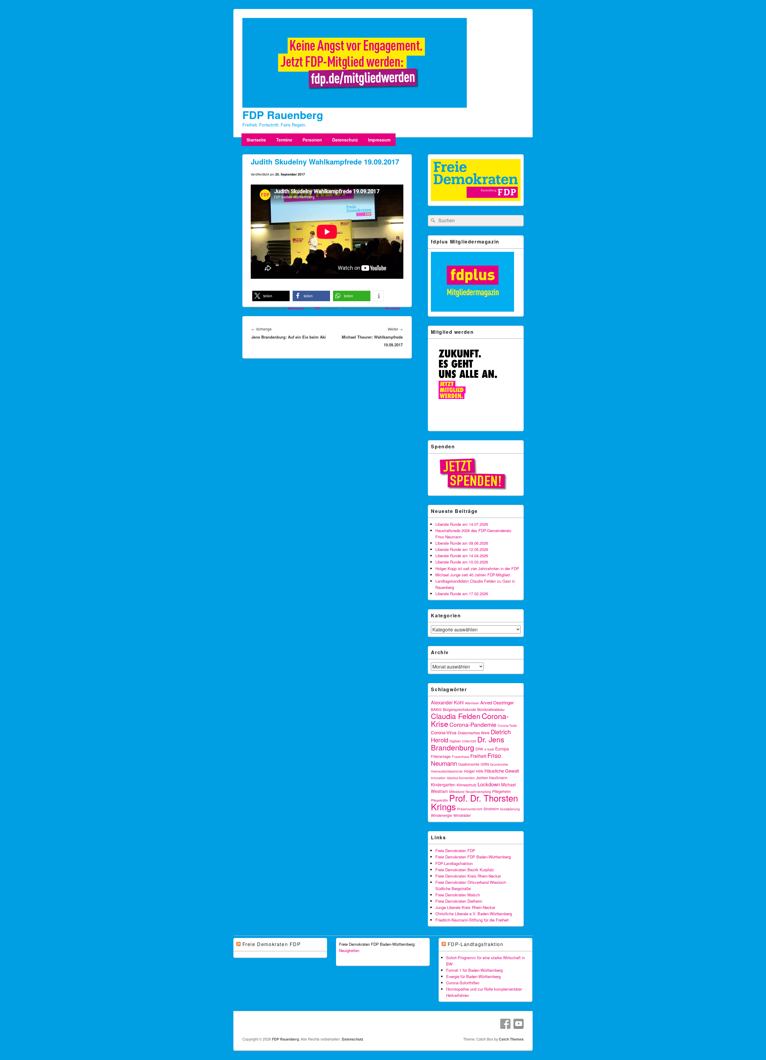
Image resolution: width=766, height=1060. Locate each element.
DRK (479, 749)
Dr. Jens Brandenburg (467, 743)
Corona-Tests (507, 725)
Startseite (256, 140)
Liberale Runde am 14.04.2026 (461, 555)
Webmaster (296, 308)
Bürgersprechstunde (459, 709)
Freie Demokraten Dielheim (458, 901)
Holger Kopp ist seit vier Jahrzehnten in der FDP (477, 568)
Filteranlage (441, 756)
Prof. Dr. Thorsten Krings (474, 802)
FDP (317, 308)
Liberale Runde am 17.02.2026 (461, 593)
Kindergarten (443, 785)
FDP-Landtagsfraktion (454, 863)
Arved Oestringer (497, 702)
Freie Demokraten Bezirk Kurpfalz (464, 869)
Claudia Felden (456, 716)
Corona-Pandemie (472, 724)
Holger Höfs (473, 771)
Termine (284, 140)
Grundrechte (499, 764)
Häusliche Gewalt (501, 770)
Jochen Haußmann (491, 777)
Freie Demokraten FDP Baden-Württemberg (473, 857)
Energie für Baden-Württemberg (473, 976)
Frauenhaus (460, 756)
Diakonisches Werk (474, 732)
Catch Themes (511, 1039)
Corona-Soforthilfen (462, 983)
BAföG (436, 709)
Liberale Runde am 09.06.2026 (461, 543)
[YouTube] (518, 1024)
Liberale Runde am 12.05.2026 (461, 549)
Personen (312, 140)
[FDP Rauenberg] (354, 106)
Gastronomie (468, 764)
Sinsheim (491, 808)
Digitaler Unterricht (462, 741)
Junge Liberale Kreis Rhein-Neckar (465, 907)
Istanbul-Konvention (461, 778)
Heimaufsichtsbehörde (447, 771)
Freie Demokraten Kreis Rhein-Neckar (468, 876)
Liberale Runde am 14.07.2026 (461, 524)
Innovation (438, 778)
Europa (502, 749)
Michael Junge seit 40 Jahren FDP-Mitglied (472, 575)
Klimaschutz (466, 785)
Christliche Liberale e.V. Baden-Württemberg (473, 913)
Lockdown (489, 784)
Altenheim (472, 703)
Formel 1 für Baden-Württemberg (474, 970)
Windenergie (441, 815)
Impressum (379, 140)
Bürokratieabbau (490, 709)
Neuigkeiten (349, 950)
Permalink (392, 308)
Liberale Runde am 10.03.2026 (461, 562)
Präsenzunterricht (469, 809)
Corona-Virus (444, 732)
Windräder (462, 815)
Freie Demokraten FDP (455, 850)
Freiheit (478, 756)
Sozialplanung (510, 809)
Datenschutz (345, 140)
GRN (485, 764)
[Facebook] (505, 1024)
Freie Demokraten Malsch (457, 895)
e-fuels (489, 749)
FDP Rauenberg (282, 114)
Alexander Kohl (447, 702)
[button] (271, 296)
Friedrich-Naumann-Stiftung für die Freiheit (472, 920)
